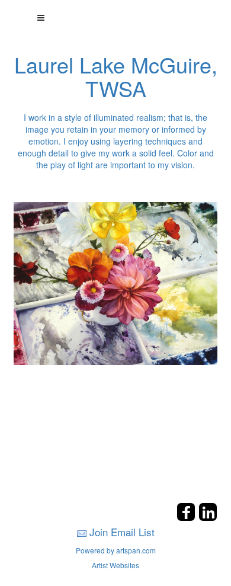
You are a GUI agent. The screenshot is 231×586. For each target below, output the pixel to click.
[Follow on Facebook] (187, 517)
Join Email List (122, 531)
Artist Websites (115, 565)
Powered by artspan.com (116, 550)
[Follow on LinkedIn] (207, 517)
